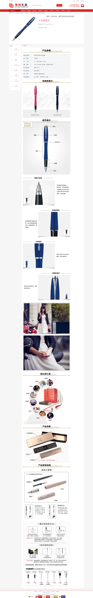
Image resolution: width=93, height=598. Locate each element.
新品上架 (34, 10)
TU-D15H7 (16, 70)
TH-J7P (15, 55)
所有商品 (29, 10)
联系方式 (82, 0)
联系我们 (53, 591)
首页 (74, 0)
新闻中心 (48, 591)
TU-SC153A (16, 65)
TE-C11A (16, 86)
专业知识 (57, 10)
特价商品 (46, 10)
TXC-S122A (16, 81)
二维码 (12, 0)
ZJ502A (15, 60)
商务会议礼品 (27, 12)
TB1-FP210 (16, 49)
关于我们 (63, 10)
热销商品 (40, 10)
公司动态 (51, 10)
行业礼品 (21, 12)
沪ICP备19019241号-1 (45, 594)
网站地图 (57, 591)
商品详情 (25, 45)
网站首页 (23, 10)
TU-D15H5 (16, 76)
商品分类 (13, 10)
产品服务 (17, 12)
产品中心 (44, 591)
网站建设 (54, 594)
